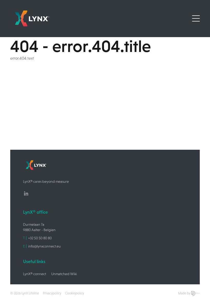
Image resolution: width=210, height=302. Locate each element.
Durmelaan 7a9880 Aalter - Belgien (39, 227)
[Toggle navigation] (196, 18)
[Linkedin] (26, 193)
